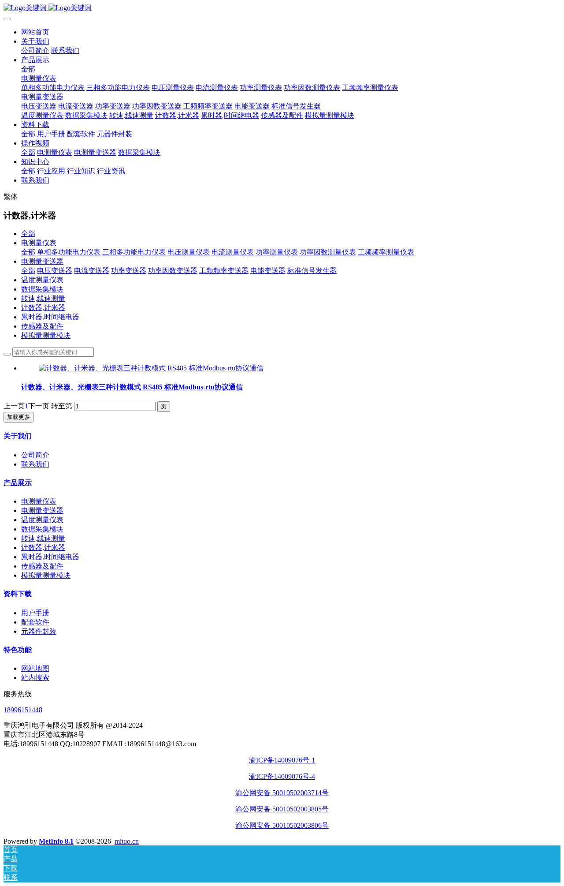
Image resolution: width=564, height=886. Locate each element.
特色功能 (18, 650)
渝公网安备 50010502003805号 (282, 809)
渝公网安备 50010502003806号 (282, 825)
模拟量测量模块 (45, 335)
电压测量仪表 (188, 252)
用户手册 (35, 613)
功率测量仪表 (277, 252)
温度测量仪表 (42, 280)
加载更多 (18, 417)
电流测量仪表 (233, 252)
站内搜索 (35, 677)
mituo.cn (127, 841)
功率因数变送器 (172, 270)
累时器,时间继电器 (50, 317)
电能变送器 (268, 270)
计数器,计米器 (43, 307)
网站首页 (35, 32)
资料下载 (18, 594)
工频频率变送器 (224, 270)
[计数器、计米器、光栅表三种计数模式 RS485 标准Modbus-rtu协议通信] (151, 368)
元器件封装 (38, 631)
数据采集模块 (42, 289)
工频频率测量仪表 (386, 252)
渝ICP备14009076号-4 (282, 776)
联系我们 (35, 464)
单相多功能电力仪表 (68, 252)
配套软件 (35, 622)
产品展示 (18, 482)
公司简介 (35, 455)
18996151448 (23, 710)
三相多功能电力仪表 (134, 252)
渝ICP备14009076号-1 (282, 760)
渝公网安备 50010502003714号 (282, 792)
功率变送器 (128, 270)
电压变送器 (54, 270)
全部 (28, 69)
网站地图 (35, 668)
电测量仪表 (38, 243)
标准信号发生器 (312, 270)
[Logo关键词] (282, 8)
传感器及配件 (42, 326)
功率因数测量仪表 (328, 252)
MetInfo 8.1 (56, 841)
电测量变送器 (42, 261)
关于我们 (18, 436)
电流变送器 (91, 270)
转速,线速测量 (43, 298)
